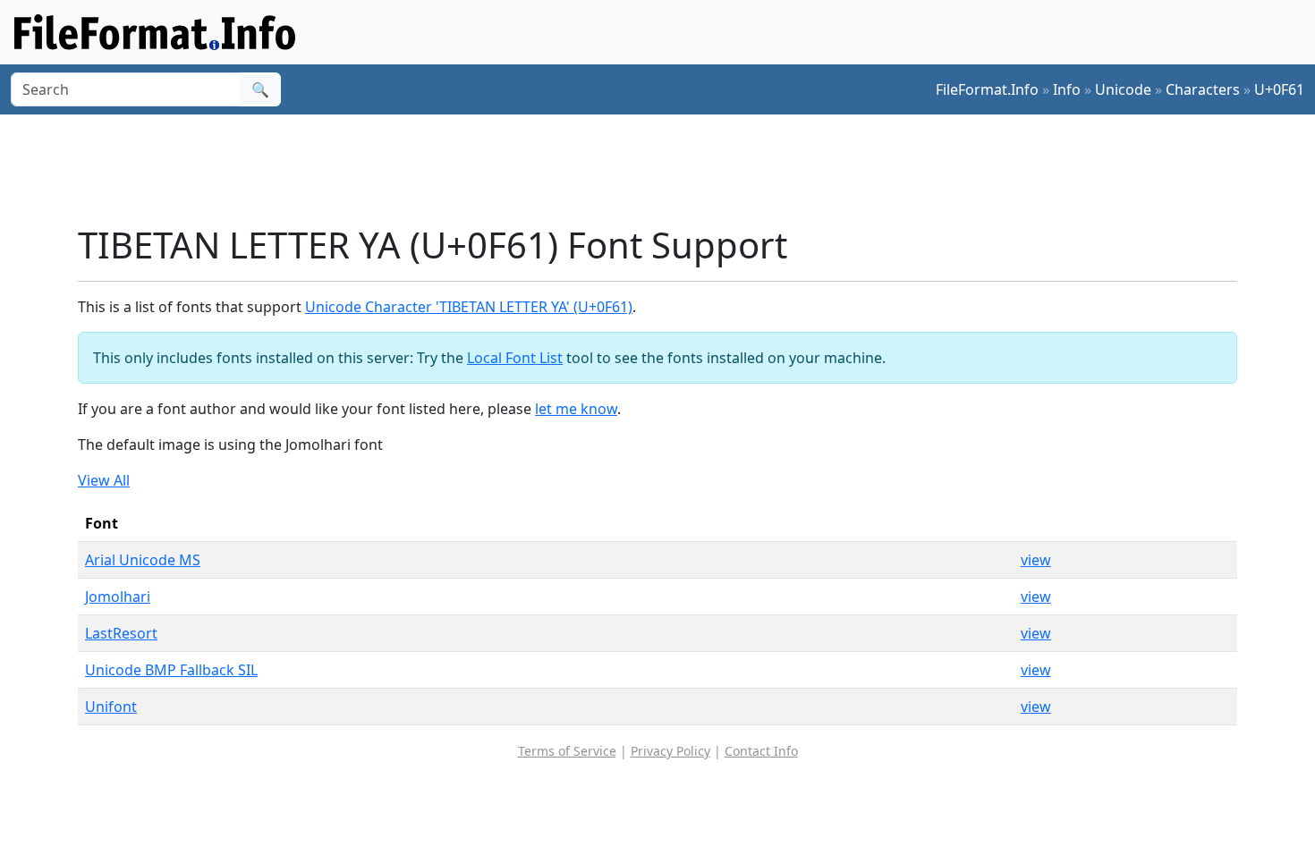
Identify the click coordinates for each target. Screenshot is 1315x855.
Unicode (1123, 89)
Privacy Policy (670, 750)
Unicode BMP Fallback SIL (171, 670)
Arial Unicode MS (142, 560)
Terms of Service (567, 750)
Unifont (111, 706)
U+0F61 (1279, 89)
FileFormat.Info (987, 89)
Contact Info (761, 750)
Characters (1203, 89)
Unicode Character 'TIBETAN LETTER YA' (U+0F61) (468, 307)
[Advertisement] (668, 169)
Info (1067, 89)
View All (104, 480)
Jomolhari (117, 596)
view (1036, 560)
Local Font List (515, 358)
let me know (576, 409)
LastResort (121, 633)
